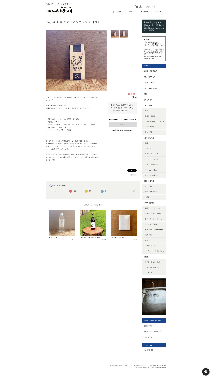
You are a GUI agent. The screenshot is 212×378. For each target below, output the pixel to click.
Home (119, 12)
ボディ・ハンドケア (151, 159)
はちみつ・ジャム (151, 224)
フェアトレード (149, 82)
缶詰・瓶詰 (148, 235)
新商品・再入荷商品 (150, 71)
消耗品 (147, 197)
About (131, 12)
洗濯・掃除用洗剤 (151, 191)
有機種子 (147, 257)
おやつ (147, 240)
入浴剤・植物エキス (151, 164)
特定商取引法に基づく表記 (152, 331)
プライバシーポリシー (139, 365)
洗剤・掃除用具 (149, 181)
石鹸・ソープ (149, 143)
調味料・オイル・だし (152, 208)
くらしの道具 (148, 105)
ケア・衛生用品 (149, 138)
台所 (146, 110)
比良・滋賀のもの (149, 77)
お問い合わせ (148, 337)
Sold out (122, 125)
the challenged (150, 88)
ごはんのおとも (150, 245)
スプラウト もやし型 (152, 267)
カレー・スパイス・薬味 (153, 213)
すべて (57, 191)
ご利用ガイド (148, 326)
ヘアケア (148, 148)
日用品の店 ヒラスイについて (119, 365)
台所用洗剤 (148, 186)
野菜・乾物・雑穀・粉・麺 (154, 229)
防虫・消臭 (148, 132)
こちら (130, 108)
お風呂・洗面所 (150, 116)
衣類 (145, 94)
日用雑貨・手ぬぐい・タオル (154, 121)
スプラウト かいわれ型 (152, 262)
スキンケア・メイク (151, 154)
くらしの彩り (148, 100)
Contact (159, 12)
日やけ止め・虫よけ (151, 170)
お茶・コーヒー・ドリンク (154, 219)
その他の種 (148, 272)
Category (144, 12)
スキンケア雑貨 (150, 126)
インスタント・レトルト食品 (154, 251)
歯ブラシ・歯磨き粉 (151, 175)
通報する (133, 175)
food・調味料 (149, 203)
